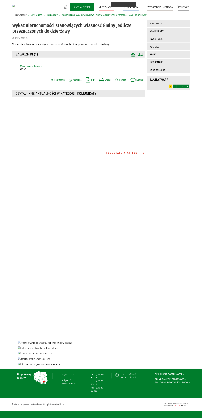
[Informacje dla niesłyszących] (128, 4)
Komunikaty (157, 31)
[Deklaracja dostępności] (123, 4)
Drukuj (103, 79)
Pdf (89, 79)
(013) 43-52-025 (97, 389)
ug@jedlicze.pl (68, 374)
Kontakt (136, 79)
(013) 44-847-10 (97, 382)
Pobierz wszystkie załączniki (133, 54)
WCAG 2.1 (152, 404)
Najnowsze (159, 80)
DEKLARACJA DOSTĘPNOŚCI (168, 374)
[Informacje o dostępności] (118, 4)
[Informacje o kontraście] (133, 4)
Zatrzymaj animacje (113, 4)
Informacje (156, 62)
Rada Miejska (157, 69)
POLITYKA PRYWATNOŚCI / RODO (171, 382)
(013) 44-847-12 (97, 376)
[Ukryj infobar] (199, 415)
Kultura (154, 46)
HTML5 (138, 404)
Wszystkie (156, 23)
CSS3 (142, 404)
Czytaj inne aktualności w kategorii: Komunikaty (56, 93)
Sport (153, 54)
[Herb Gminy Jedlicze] (13, 6)
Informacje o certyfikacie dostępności (101, 404)
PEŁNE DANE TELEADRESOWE (169, 379)
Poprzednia (57, 79)
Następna (74, 79)
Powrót (119, 79)
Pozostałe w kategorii (124, 152)
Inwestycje (156, 38)
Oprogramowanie (140, 54)
